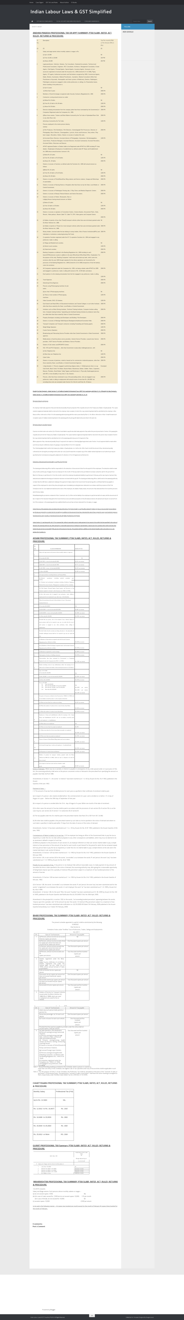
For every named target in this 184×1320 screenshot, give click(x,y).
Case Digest (39, 2)
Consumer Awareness (92, 21)
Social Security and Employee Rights (68, 21)
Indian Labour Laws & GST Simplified (71, 11)
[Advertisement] (138, 47)
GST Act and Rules (52, 2)
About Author (64, 2)
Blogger (52, 1309)
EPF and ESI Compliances (45, 21)
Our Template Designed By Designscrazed (142, 1317)
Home (31, 2)
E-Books (74, 2)
